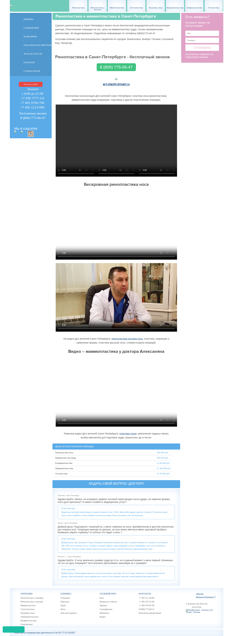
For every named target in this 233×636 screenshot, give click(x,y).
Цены (63, 605)
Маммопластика (117, 8)
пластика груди (127, 433)
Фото (63, 609)
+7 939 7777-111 (33, 98)
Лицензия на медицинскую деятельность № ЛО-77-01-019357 (44, 633)
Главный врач (31, 28)
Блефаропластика (194, 8)
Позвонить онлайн (31, 84)
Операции (26, 594)
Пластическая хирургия (37, 45)
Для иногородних (69, 613)
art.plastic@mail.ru (116, 84)
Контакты (29, 62)
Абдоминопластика (175, 8)
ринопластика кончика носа (127, 338)
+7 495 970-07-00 (146, 605)
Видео (102, 617)
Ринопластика (78, 8)
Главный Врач (108, 594)
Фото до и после (33, 54)
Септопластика (136, 8)
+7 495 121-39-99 (146, 598)
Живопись (104, 613)
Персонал (65, 602)
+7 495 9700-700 (32, 103)
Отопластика (213, 8)
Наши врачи (30, 36)
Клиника (29, 19)
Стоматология (32, 71)
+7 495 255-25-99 (146, 602)
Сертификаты (106, 609)
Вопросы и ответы (108, 602)
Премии (103, 605)
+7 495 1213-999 (32, 107)
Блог (102, 598)
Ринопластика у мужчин (97, 9)
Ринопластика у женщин (31, 598)
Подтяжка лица (155, 8)
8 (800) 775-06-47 (32, 118)
